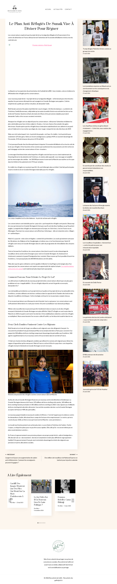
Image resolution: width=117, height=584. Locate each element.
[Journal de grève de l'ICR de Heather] (97, 374)
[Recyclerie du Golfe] (14, 9)
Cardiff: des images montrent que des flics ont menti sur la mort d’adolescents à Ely (17, 491)
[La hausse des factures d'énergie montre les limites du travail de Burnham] (97, 190)
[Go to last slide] (10, 500)
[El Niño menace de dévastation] (97, 339)
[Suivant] (73, 500)
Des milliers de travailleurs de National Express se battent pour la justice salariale (61, 457)
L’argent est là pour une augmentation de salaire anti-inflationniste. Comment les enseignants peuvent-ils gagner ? (21, 459)
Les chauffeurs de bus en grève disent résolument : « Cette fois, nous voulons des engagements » (97, 128)
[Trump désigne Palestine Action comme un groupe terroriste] (97, 33)
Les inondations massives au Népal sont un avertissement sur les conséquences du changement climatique (97, 88)
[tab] (39, 522)
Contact (68, 9)
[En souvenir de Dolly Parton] (97, 267)
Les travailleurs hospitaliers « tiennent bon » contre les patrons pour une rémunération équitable (97, 245)
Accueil (48, 9)
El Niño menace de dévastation (93, 355)
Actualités (58, 9)
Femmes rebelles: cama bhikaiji (64, 500)
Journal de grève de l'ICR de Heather (95, 389)
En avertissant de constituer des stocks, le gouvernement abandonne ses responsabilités (97, 168)
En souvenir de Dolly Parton (92, 282)
